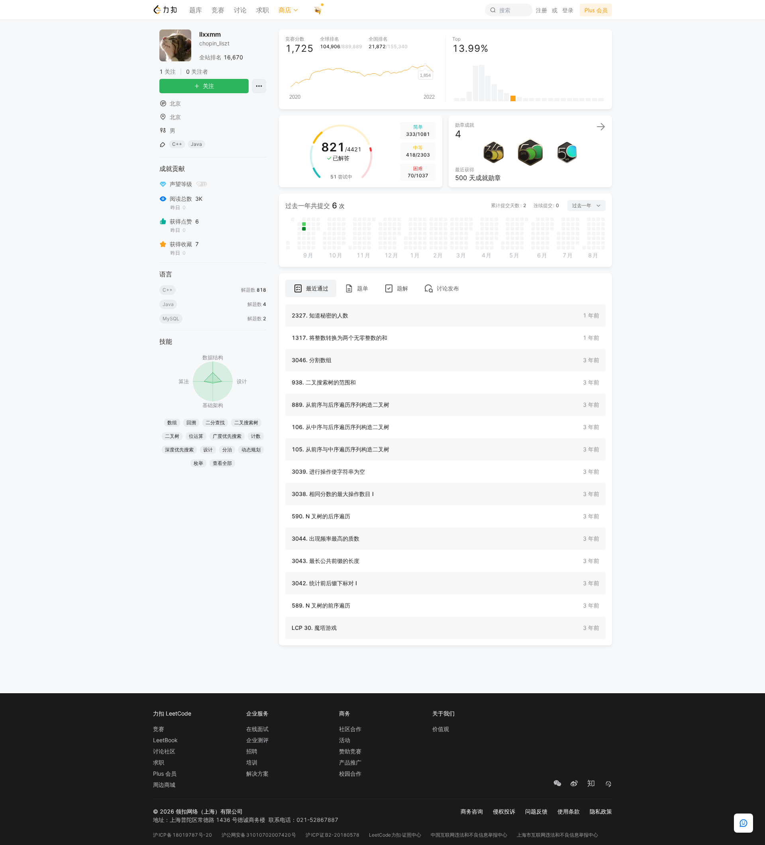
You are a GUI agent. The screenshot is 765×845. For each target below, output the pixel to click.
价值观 (440, 729)
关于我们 (443, 713)
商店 (285, 10)
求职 (262, 10)
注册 (541, 10)
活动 (344, 740)
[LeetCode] (165, 9)
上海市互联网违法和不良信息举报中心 (557, 835)
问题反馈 (536, 811)
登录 (567, 10)
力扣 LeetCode (172, 713)
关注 (208, 85)
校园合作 (350, 773)
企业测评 (257, 740)
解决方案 (257, 773)
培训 (251, 762)
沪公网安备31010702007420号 (259, 835)
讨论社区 (164, 751)
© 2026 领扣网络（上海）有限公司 (198, 811)
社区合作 (350, 729)
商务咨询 (472, 811)
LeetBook (165, 740)
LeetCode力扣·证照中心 (395, 835)
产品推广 (350, 762)
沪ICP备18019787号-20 (182, 835)
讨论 (240, 10)
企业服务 (257, 713)
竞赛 (218, 10)
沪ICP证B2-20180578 (332, 835)
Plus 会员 (165, 773)
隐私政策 (601, 811)
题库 (195, 10)
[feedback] (743, 823)
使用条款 (568, 811)
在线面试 (257, 729)
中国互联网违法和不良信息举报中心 (469, 835)
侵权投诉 (504, 811)
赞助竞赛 (350, 751)
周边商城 (164, 785)
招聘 (251, 751)
